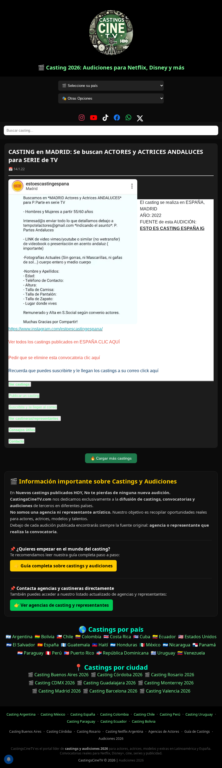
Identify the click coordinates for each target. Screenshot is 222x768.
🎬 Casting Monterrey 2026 (166, 683)
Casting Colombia (114, 714)
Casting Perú (170, 714)
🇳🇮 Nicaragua (176, 645)
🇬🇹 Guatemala (75, 645)
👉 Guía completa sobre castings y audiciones (63, 566)
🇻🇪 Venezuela (191, 653)
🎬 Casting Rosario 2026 (169, 675)
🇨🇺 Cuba (141, 637)
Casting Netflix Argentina (124, 731)
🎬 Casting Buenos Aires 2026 (58, 675)
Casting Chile (144, 714)
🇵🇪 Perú (53, 653)
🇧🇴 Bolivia (44, 637)
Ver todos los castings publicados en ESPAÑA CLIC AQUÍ (64, 342)
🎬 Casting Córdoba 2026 (116, 675)
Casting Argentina (20, 714)
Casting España (82, 714)
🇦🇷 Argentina (19, 637)
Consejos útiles (22, 430)
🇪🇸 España (48, 645)
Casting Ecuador (113, 721)
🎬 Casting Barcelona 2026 (110, 691)
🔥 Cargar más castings (111, 458)
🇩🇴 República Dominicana (122, 653)
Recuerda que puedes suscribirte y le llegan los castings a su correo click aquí (83, 370)
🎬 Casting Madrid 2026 (56, 691)
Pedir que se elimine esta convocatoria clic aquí (54, 357)
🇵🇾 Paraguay (30, 653)
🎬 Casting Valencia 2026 (164, 691)
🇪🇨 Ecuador (164, 637)
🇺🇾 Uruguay (163, 653)
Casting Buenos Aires (25, 731)
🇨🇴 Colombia (88, 637)
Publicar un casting (24, 396)
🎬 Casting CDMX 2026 (51, 683)
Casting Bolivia (143, 721)
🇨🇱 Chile (65, 637)
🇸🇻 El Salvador (20, 645)
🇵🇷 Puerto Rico (79, 653)
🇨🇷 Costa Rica (117, 637)
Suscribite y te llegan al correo (33, 407)
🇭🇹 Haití (100, 645)
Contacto (16, 441)
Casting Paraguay (81, 721)
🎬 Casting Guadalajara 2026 (106, 683)
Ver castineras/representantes (34, 418)
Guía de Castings (197, 731)
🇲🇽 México (150, 645)
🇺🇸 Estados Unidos (197, 637)
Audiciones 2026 (111, 738)
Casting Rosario (88, 731)
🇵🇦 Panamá (204, 645)
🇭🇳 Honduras (123, 645)
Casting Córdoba (59, 731)
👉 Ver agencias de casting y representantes (61, 605)
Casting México (53, 714)
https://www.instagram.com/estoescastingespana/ (55, 329)
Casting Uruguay (199, 714)
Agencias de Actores (163, 731)
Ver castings (19, 384)
